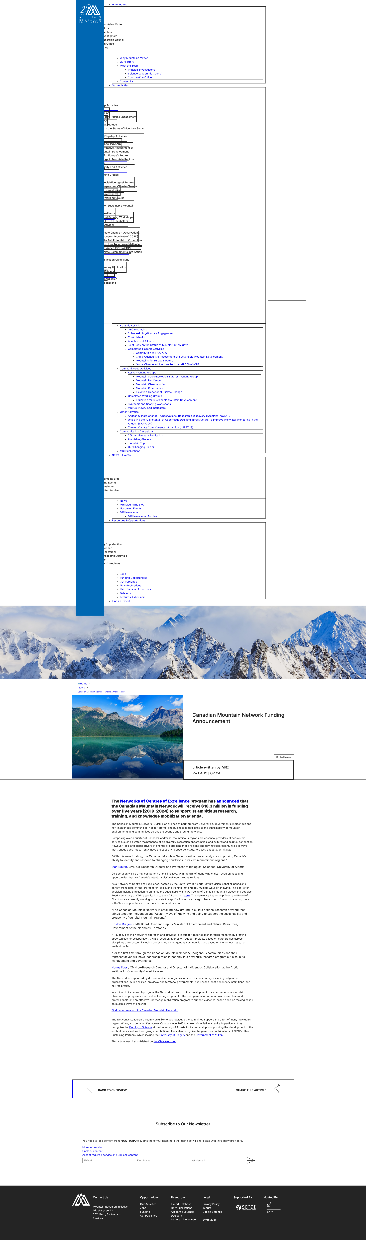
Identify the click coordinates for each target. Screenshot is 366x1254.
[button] (189, 4)
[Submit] (249, 1160)
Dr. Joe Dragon (122, 924)
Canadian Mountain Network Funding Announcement (101, 692)
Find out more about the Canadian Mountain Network (144, 1010)
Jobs (143, 1207)
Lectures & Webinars (184, 1219)
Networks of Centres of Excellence (155, 801)
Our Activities (148, 1204)
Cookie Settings (212, 1211)
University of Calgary (172, 1034)
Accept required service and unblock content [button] (110, 1154)
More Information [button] (93, 1147)
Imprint (207, 1207)
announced (227, 801)
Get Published (148, 1215)
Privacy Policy (211, 1204)
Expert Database (181, 1204)
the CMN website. (165, 1041)
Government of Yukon (209, 1034)
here (187, 895)
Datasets (176, 1215)
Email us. (98, 1218)
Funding (145, 1211)
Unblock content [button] (92, 1151)
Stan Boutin (119, 867)
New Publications (181, 1207)
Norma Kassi (120, 967)
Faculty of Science (140, 1027)
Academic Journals (182, 1211)
